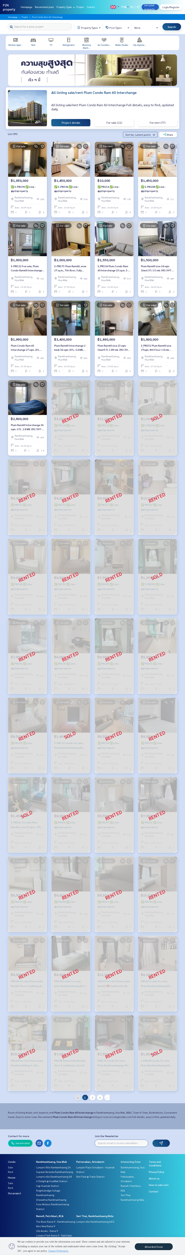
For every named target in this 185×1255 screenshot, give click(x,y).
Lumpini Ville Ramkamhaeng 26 (53, 1167)
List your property (149, 7)
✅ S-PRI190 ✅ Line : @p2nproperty (23, 188)
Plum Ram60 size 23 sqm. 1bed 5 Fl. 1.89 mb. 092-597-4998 (114, 348)
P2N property (9, 7)
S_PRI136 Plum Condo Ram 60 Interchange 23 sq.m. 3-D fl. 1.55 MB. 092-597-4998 (114, 268)
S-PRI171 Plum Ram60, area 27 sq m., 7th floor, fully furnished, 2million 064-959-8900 (70, 268)
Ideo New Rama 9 (45, 1226)
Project (80, 7)
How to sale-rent (159, 1184)
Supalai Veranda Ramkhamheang (54, 1171)
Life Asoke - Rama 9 (47, 1230)
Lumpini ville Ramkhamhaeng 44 (54, 1176)
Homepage (26, 7)
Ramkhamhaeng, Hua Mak (51, 1161)
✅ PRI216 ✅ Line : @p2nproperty (108, 188)
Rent (10, 1171)
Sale (10, 1167)
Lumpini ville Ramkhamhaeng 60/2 (95, 1221)
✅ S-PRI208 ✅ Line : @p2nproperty (153, 188)
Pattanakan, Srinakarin (90, 1161)
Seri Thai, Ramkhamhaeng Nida (94, 1216)
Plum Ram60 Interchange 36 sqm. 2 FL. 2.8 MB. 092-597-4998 (27, 427)
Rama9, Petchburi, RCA (49, 1216)
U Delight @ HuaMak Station (51, 1181)
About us (154, 1178)
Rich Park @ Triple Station (90, 1176)
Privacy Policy (156, 1171)
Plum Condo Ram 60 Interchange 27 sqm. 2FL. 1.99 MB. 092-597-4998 (25, 348)
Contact (91, 7)
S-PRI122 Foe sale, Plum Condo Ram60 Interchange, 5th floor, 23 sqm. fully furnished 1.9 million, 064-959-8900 (27, 268)
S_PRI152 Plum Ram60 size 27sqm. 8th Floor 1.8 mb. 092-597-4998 (156, 348)
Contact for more (18, 1136)
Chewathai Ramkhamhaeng (51, 1199)
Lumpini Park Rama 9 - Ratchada (54, 1235)
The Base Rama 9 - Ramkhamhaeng (55, 1221)
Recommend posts (44, 7)
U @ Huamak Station (47, 1185)
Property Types (64, 7)
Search (172, 26)
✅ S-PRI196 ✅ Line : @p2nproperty (66, 188)
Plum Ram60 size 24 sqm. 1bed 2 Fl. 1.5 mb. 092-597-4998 (156, 268)
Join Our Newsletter (107, 1136)
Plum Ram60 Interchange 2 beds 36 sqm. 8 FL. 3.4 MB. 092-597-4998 (69, 348)
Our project (14, 1193)
